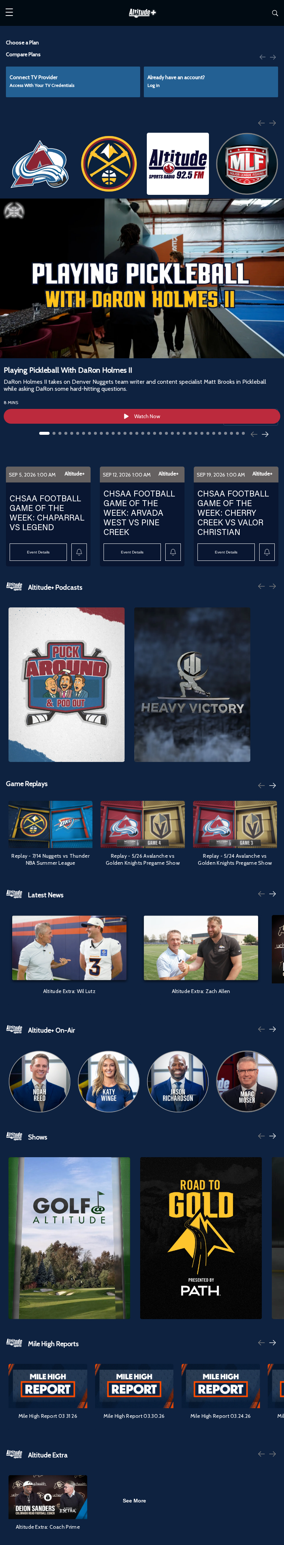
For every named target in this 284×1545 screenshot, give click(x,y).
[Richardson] (178, 1081)
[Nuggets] (109, 164)
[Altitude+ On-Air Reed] (40, 1081)
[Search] (275, 14)
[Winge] (109, 1081)
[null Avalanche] (40, 164)
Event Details (38, 552)
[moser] (247, 1081)
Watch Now (147, 416)
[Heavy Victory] (192, 684)
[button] (9, 12)
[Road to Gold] (201, 1238)
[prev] (262, 56)
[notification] (79, 552)
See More (134, 1501)
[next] (273, 58)
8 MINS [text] (11, 402)
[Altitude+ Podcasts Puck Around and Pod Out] (67, 684)
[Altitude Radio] (178, 164)
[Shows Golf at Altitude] (69, 1238)
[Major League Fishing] (247, 164)
